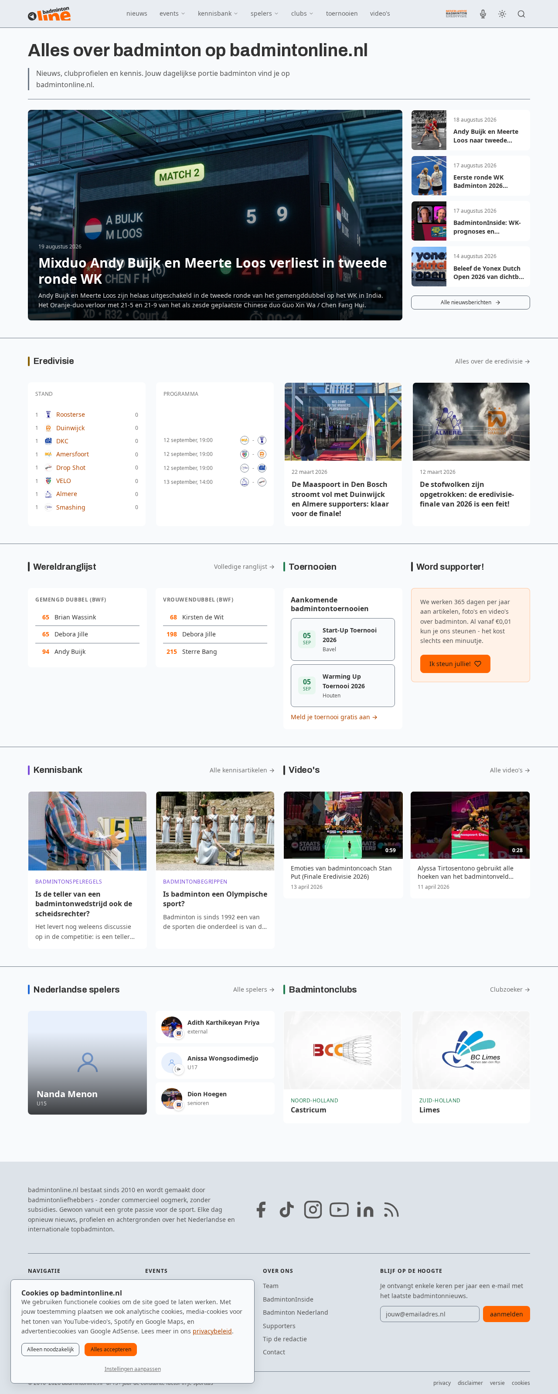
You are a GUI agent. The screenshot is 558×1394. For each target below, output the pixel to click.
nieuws (136, 13)
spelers (261, 13)
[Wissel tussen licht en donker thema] (502, 14)
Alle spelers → (254, 989)
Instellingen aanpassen (133, 1369)
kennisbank (214, 13)
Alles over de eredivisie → (492, 361)
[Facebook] (260, 1209)
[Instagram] (313, 1209)
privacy (442, 1383)
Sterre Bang (199, 651)
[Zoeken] (521, 14)
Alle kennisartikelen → (242, 770)
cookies (521, 1383)
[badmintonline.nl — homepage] (49, 14)
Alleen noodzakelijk (50, 1349)
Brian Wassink (75, 617)
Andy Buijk (69, 651)
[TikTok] (286, 1209)
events (169, 13)
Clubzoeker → (510, 989)
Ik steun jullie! (450, 664)
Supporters (279, 1326)
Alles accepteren (111, 1349)
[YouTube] (339, 1209)
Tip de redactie (285, 1339)
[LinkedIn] (365, 1209)
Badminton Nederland (295, 1312)
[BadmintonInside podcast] (483, 14)
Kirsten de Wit (203, 617)
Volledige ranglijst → (244, 567)
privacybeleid (212, 1331)
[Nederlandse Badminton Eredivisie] (456, 13)
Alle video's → (510, 770)
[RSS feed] (391, 1209)
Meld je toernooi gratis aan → (334, 717)
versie (497, 1383)
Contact (274, 1352)
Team (271, 1286)
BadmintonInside (288, 1299)
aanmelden (506, 1314)
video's (380, 13)
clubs (299, 13)
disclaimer (470, 1383)
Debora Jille (71, 634)
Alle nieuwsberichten (466, 302)
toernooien (342, 13)
